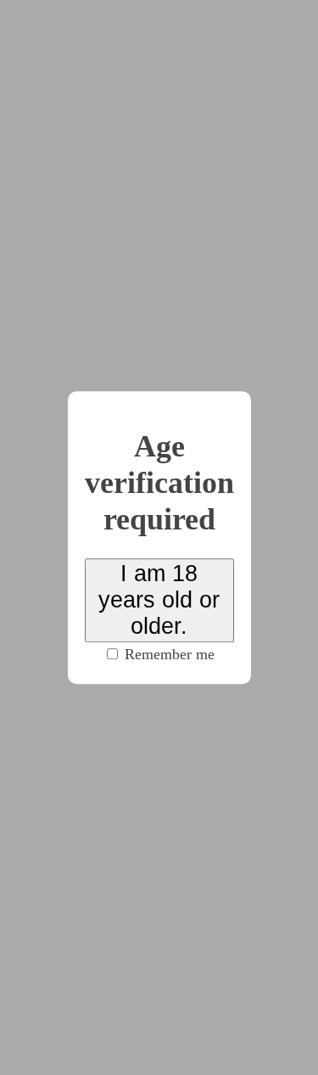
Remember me (167, 654)
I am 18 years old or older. (159, 600)
